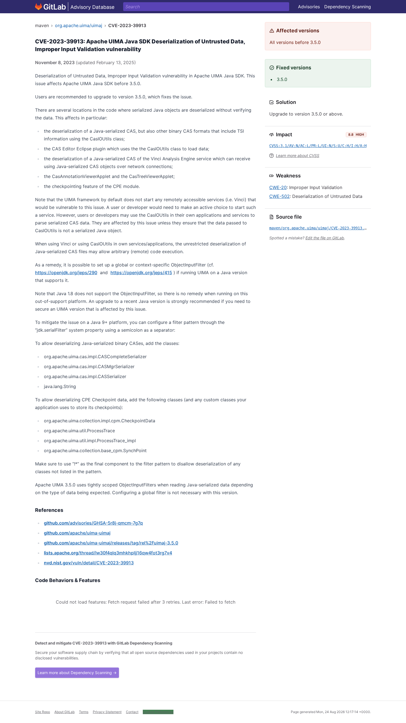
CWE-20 (278, 187)
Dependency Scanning (347, 6)
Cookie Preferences (158, 712)
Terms (83, 712)
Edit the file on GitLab (324, 237)
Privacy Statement (107, 712)
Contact (132, 712)
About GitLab (64, 712)
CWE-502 (279, 196)
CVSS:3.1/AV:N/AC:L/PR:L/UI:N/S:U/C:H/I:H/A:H (318, 145)
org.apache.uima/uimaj (78, 25)
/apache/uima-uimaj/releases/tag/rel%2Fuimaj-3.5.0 (111, 543)
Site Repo (42, 712)
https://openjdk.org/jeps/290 (66, 272)
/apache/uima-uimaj (77, 533)
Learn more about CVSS (297, 155)
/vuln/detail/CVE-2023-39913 (89, 562)
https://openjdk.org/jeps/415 (141, 272)
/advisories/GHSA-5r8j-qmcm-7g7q (93, 523)
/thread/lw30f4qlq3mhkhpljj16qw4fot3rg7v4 (108, 553)
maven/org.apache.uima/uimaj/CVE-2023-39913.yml (320, 228)
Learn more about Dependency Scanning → (77, 672)
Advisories (309, 6)
